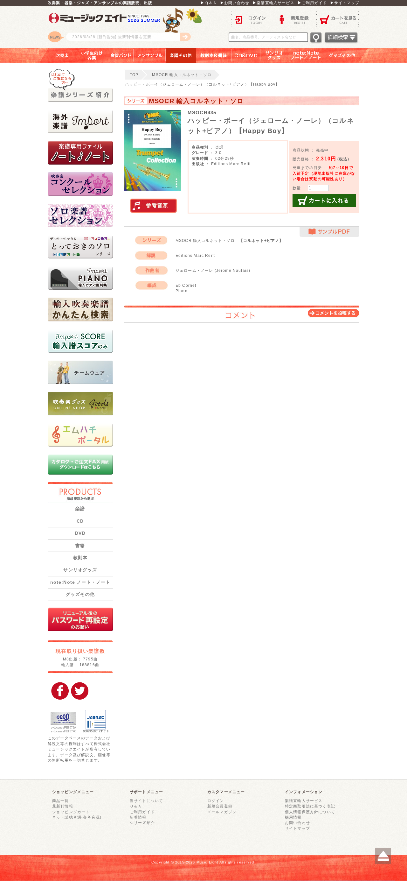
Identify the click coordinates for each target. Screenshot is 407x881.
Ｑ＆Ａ (136, 806)
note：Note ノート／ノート (306, 55)
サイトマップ (297, 828)
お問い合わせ (297, 823)
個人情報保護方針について (310, 812)
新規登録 (295, 19)
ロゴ (127, 27)
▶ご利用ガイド (312, 3)
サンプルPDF (329, 232)
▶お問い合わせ (234, 3)
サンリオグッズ (274, 55)
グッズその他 (346, 55)
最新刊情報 (62, 806)
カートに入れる (324, 200)
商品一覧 (60, 801)
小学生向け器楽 (91, 55)
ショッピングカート (71, 812)
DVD (80, 533)
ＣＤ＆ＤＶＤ (245, 55)
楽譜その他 (181, 55)
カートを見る (337, 19)
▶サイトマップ (344, 3)
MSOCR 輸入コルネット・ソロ (181, 75)
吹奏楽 (57, 55)
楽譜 (80, 508)
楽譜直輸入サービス (303, 801)
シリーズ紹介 (142, 823)
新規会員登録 (219, 806)
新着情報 (138, 817)
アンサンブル (150, 55)
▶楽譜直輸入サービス (273, 3)
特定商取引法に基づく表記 (310, 806)
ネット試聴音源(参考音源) (76, 817)
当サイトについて (146, 801)
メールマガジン (222, 812)
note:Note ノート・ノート (80, 582)
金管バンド (120, 55)
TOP (134, 75)
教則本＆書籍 (213, 55)
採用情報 (293, 817)
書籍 (80, 545)
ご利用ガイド (142, 812)
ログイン (252, 19)
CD (80, 521)
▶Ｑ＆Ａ (208, 3)
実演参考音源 (153, 206)
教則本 (80, 557)
